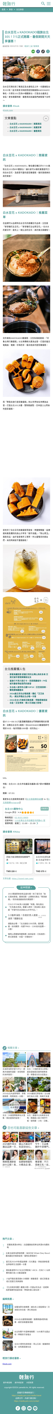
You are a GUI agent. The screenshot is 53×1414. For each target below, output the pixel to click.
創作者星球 (19, 1383)
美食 (11, 9)
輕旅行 (9, 3)
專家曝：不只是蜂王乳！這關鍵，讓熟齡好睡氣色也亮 (41, 1163)
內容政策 (29, 1383)
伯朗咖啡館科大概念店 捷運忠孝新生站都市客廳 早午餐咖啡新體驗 (26, 1163)
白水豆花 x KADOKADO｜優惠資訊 (26, 131)
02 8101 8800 (21, 818)
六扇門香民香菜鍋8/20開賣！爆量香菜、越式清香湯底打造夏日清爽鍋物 (27, 1280)
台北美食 (20, 9)
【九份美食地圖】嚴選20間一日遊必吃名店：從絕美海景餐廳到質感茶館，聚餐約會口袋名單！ (27, 1288)
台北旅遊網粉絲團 (34, 799)
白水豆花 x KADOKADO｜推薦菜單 (26, 127)
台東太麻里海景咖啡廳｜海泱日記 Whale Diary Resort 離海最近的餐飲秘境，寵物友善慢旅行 (28, 1254)
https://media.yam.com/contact (26, 1401)
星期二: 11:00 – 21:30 (25, 823)
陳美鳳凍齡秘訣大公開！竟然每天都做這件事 (9, 1163)
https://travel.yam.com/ (23, 879)
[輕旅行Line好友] (35, 1408)
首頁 (3, 9)
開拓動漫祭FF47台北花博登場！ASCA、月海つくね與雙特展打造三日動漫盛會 (28, 1271)
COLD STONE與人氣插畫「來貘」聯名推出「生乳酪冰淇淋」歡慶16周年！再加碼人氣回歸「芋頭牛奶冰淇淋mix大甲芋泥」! (26, 907)
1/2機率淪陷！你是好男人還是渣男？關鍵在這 (23, 917)
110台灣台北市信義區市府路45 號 (30, 821)
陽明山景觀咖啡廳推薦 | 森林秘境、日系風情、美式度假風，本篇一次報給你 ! (27, 935)
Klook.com (8, 110)
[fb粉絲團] (18, 1408)
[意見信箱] (29, 1408)
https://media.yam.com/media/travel (26, 1395)
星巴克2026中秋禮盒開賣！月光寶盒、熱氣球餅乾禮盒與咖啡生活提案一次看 (27, 1263)
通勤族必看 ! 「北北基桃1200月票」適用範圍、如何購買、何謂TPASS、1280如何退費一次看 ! (26, 926)
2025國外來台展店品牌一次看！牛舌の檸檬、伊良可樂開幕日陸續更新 (9, 1146)
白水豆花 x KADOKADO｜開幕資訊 (26, 124)
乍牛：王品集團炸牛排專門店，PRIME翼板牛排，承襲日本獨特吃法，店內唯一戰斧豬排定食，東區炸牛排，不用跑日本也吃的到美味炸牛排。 (41, 1146)
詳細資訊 (44, 808)
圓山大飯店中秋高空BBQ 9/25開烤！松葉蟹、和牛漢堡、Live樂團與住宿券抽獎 (26, 1146)
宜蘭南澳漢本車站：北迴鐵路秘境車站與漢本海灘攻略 (28, 1246)
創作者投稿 (7, 1383)
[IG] (23, 1408)
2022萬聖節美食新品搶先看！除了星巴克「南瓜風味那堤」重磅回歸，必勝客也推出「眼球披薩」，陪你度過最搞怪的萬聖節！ (27, 896)
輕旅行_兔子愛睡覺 (32, 46)
